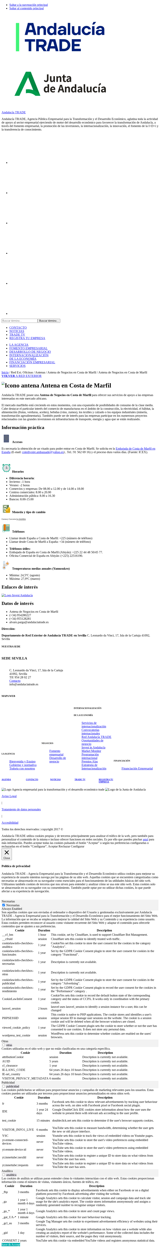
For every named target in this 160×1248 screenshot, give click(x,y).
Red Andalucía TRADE (96, 737)
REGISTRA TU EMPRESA (27, 338)
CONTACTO (18, 327)
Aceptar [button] (53, 846)
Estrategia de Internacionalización (94, 766)
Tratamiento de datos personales (21, 809)
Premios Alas (90, 761)
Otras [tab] (5, 1041)
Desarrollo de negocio (57, 759)
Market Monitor (91, 751)
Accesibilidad (10, 822)
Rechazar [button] (64, 846)
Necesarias (13, 905)
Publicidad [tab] (8, 1082)
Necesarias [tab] (8, 901)
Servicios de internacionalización (94, 724)
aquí (145, 839)
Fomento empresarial (56, 752)
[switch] (3, 1045)
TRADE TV (17, 334)
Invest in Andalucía (93, 747)
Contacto (14, 680)
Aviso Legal (9, 796)
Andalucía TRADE (14, 112)
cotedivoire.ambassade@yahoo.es (43, 452)
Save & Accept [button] (11, 1244)
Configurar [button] (77, 846)
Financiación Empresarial (137, 768)
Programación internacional (90, 756)
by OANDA (21, 519)
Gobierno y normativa (22, 765)
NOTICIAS (16, 331)
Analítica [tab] (7, 1171)
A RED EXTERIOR (22, 376)
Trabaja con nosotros (22, 768)
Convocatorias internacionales (91, 731)
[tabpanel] (80, 975)
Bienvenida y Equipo (22, 761)
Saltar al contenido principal (26, 8)
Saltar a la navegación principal (28, 4)
